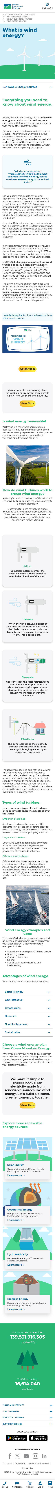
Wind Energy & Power (16, 21)
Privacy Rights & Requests (39, 1463)
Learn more (15, 1175)
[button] (5, 1484)
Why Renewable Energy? (18, 17)
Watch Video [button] (27, 368)
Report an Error (27, 1468)
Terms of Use (20, 1463)
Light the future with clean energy (18, 15)
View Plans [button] (27, 403)
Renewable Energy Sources (19, 19)
